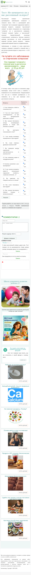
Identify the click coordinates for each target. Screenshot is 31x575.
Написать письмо (13, 552)
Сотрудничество (23, 552)
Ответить (18, 251)
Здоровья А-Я (4, 6)
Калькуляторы (24, 6)
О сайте (5, 552)
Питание (16, 6)
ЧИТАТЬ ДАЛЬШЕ (23, 381)
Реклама (15, 554)
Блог (11, 6)
